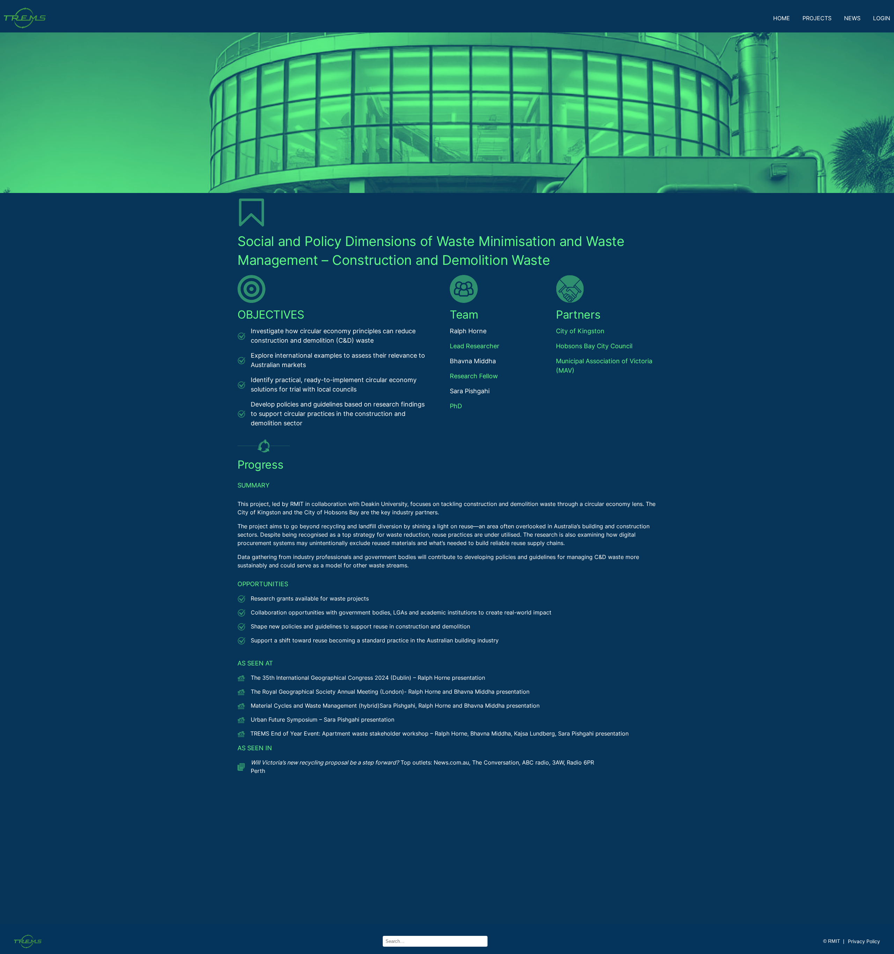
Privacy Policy (864, 941)
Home (781, 18)
